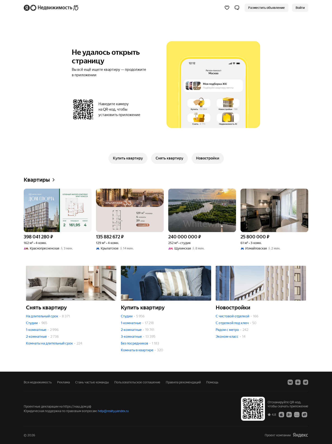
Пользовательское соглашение (137, 382)
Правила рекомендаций (183, 382)
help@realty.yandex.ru (113, 411)
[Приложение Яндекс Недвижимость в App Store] (281, 414)
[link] (300, 8)
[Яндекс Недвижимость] (51, 8)
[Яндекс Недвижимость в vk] (290, 382)
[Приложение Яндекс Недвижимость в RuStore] (304, 414)
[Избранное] (227, 8)
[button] (237, 8)
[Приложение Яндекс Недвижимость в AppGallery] (296, 414)
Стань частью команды (92, 382)
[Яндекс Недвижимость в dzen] (298, 382)
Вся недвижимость (38, 382)
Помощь (212, 382)
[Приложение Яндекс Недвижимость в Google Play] (289, 414)
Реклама (63, 382)
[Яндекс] (300, 435)
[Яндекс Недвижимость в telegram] (305, 382)
